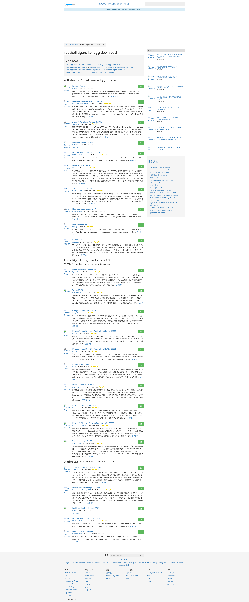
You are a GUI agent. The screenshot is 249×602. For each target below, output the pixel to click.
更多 (141, 87)
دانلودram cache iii (156, 205)
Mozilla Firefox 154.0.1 (81, 364)
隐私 (86, 581)
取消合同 (88, 584)
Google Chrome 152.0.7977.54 (84, 310)
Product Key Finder (72, 581)
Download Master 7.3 (81, 224)
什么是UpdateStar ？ (154, 573)
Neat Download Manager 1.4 (84, 209)
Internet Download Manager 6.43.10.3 (87, 122)
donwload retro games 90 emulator (163, 192)
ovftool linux (154, 185)
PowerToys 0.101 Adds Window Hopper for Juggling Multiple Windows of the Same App (169, 97)
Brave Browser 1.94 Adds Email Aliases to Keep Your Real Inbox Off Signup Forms (169, 56)
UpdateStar (75, 272)
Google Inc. (76, 313)
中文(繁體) (179, 563)
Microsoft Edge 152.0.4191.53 (84, 405)
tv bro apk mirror (156, 188)
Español (82, 563)
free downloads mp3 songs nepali (162, 198)
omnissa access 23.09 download (161, 180)
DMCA (87, 573)
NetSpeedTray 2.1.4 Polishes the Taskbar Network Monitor (170, 86)
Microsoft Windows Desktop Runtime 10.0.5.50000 (93, 423)
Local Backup (69, 587)
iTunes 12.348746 (79, 240)
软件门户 (170, 573)
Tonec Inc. (75, 124)
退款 (86, 587)
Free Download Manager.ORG (81, 104)
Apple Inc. (75, 242)
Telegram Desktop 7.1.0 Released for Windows (169, 148)
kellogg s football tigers (98, 67)
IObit (74, 168)
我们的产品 (102, 4)
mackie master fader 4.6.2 (159, 170)
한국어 (109, 563)
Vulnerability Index (112, 576)
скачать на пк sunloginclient (160, 190)
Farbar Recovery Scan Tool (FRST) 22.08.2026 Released (167, 118)
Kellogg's (75, 88)
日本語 (103, 563)
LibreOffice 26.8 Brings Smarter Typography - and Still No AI (167, 66)
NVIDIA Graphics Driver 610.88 (84, 385)
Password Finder (71, 584)
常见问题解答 (90, 576)
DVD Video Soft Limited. (79, 155)
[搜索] (183, 4)
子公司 (128, 578)
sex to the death (156, 200)
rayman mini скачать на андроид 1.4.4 (164, 203)
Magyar (122, 565)
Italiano (97, 563)
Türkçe (155, 563)
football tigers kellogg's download (107, 64)
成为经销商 (171, 576)
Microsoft (75, 333)
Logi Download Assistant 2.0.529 (85, 142)
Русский (141, 563)
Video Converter (71, 590)
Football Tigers (78, 86)
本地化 (169, 578)
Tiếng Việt (162, 563)
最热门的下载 (111, 4)
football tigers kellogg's (96, 70)
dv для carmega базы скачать (161, 210)
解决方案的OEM (132, 576)
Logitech (75, 144)
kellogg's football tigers (76, 70)
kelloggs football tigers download (102, 72)
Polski (125, 563)
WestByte (75, 227)
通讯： (107, 555)
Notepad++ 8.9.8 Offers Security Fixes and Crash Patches (169, 128)
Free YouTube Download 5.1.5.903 (86, 152)
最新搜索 (153, 161)
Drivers (67, 578)
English (68, 563)
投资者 (149, 581)
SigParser (68, 593)
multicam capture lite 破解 (159, 172)
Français (90, 563)
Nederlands (117, 563)
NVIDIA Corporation (78, 387)
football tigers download (116, 70)
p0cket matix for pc (157, 177)
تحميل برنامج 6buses (157, 182)
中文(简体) (171, 563)
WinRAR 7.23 (77, 290)
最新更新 (119, 4)
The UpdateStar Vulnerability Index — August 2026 (169, 108)
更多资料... (114, 96)
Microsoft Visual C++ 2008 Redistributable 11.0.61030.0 (94, 331)
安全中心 (88, 590)
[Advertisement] (124, 27)
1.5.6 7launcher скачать (158, 175)
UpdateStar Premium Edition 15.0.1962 (88, 269)
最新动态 (126, 4)
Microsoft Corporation (79, 425)
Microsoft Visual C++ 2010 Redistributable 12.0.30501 (94, 349)
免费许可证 (171, 581)
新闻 (148, 576)
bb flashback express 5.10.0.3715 (162, 208)
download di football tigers (77, 72)
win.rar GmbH (76, 292)
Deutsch (75, 563)
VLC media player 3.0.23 (82, 188)
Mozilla (74, 366)
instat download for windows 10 (161, 167)
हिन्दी (127, 565)
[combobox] (163, 4)
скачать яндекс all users (159, 165)
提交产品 (170, 584)
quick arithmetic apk (157, 213)
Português (132, 563)
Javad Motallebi (77, 211)
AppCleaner (69, 596)
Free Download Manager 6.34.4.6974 (87, 101)
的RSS (108, 578)
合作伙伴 (129, 573)
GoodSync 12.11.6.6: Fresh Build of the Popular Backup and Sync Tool (169, 138)
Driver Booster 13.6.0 (81, 165)
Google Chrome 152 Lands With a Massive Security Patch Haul (168, 76)
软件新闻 (109, 573)
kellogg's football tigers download (79, 64)
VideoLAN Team (77, 191)
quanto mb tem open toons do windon (164, 195)
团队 (148, 578)
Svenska (148, 563)
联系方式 (88, 578)
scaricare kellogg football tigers (121, 67)
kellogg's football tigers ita (77, 67)
